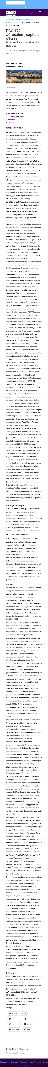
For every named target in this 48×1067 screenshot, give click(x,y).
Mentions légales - (26, 1062)
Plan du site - (5, 1062)
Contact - (15, 1062)
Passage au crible (13, 22)
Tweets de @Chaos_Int (15, 1053)
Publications (29, 19)
